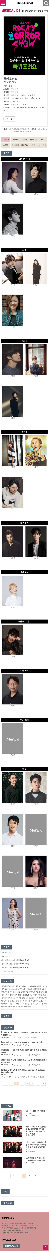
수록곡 (6, 145)
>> (24, 1091)
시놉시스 (33, 139)
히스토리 (42, 145)
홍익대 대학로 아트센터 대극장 (23, 95)
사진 (33, 145)
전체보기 (5, 139)
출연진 (15, 139)
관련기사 (15, 145)
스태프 (24, 139)
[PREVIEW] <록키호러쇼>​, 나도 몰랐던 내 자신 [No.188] (21, 1042)
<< (5, 1084)
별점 (43, 139)
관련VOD (24, 145)
